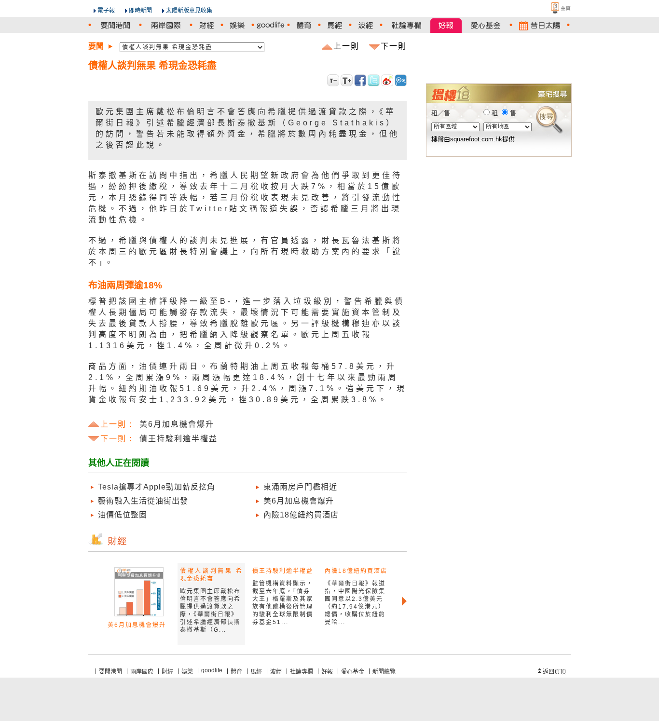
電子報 (106, 10)
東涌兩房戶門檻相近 (300, 487)
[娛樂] (237, 25)
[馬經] (335, 25)
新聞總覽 (384, 671)
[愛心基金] (485, 25)
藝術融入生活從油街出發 (143, 501)
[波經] (366, 25)
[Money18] (498, 54)
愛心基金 (352, 671)
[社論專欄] (406, 25)
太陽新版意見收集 (189, 10)
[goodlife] (270, 25)
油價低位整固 (122, 515)
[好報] (446, 25)
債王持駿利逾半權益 (282, 571)
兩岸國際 (141, 671)
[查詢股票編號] (540, 68)
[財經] (206, 25)
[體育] (304, 25)
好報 (327, 671)
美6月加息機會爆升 (298, 501)
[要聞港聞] (115, 25)
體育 (236, 671)
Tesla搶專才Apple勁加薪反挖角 (156, 487)
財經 (167, 671)
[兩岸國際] (166, 25)
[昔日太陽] (539, 25)
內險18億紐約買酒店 (301, 515)
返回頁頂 (554, 671)
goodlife (211, 670)
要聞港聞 (110, 671)
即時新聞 (140, 10)
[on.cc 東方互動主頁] (552, 8)
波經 (276, 671)
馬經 (256, 671)
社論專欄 (301, 671)
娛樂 (187, 671)
